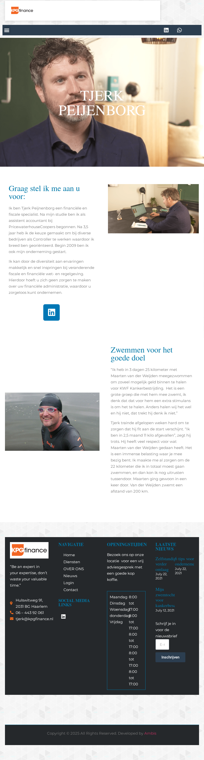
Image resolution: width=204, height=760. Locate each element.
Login (68, 582)
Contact (70, 589)
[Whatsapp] (179, 30)
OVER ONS (73, 568)
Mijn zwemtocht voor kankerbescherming (173, 597)
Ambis (150, 733)
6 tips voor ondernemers (186, 561)
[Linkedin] (166, 30)
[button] (6, 30)
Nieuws (70, 575)
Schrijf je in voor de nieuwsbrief (166, 629)
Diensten (71, 561)
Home (69, 555)
